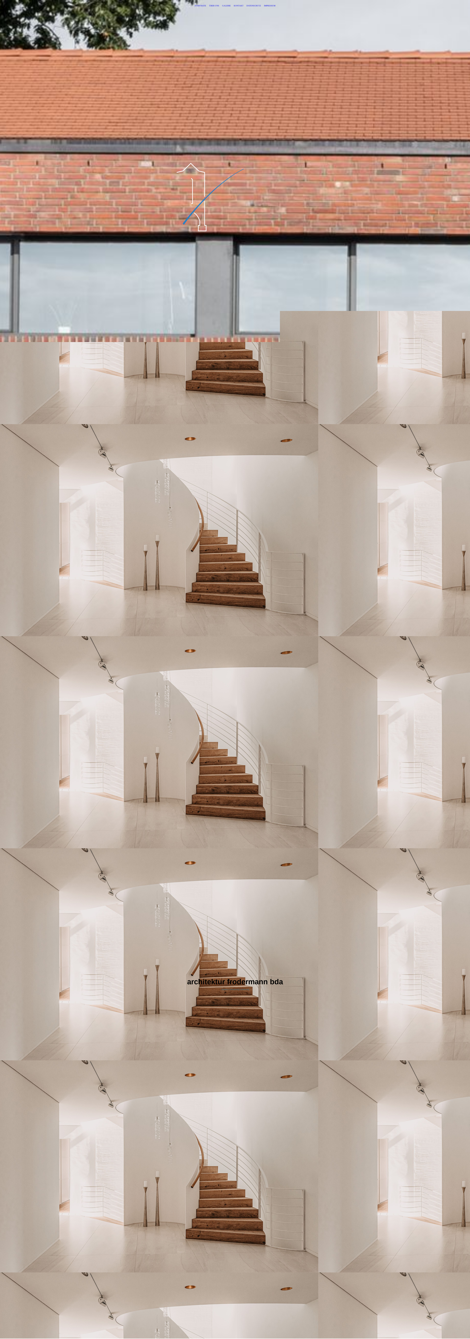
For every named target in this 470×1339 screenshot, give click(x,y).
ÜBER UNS (214, 6)
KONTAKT (238, 6)
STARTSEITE (200, 6)
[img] (235, 669)
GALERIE (226, 6)
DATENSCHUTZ (254, 6)
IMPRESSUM (269, 6)
